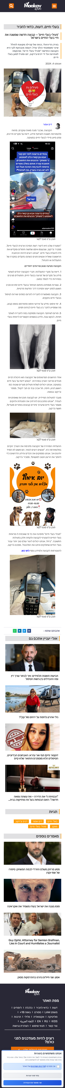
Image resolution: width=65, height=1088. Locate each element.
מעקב (54, 826)
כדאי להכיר (42, 1007)
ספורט (37, 1012)
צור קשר (52, 1025)
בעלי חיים (52, 821)
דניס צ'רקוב (21, 821)
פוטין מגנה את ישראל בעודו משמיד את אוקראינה (33, 906)
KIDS (54, 1021)
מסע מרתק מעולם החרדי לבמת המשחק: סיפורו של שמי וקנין (34, 871)
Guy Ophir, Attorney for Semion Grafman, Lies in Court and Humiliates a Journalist (34, 942)
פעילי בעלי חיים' (38, 826)
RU (46, 1021)
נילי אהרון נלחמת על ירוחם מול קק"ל (38, 717)
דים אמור (37, 821)
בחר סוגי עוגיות (32, 1075)
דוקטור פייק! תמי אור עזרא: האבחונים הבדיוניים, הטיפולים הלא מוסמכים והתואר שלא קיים (32, 757)
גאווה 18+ (25, 1012)
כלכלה (28, 1007)
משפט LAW (51, 1012)
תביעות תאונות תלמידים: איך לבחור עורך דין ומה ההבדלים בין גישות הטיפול (34, 677)
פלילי (27, 1016)
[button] (54, 5)
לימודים (18, 1007)
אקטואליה (38, 1016)
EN (39, 1021)
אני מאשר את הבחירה (32, 1082)
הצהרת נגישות (21, 1025)
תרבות (17, 1016)
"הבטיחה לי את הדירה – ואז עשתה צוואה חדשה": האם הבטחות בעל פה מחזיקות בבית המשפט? (34, 798)
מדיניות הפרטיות (38, 1066)
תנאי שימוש (38, 1025)
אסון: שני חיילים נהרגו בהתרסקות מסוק (39, 977)
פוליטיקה (52, 1016)
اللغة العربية (27, 1021)
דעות (54, 1007)
